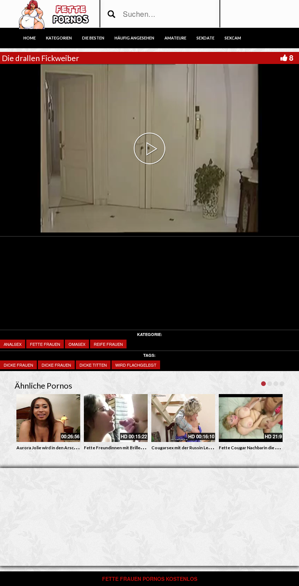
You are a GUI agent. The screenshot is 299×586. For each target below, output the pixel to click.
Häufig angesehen (134, 37)
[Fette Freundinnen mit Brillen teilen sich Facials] (116, 418)
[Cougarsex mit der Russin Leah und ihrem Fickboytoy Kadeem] (183, 418)
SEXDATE (205, 37)
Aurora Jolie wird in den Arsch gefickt (53, 447)
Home (29, 37)
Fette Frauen (45, 344)
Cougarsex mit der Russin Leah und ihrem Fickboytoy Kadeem (213, 447)
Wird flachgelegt (135, 365)
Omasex (77, 344)
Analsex (13, 344)
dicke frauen (18, 365)
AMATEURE (175, 37)
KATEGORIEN (59, 37)
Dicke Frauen (56, 365)
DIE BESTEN (93, 37)
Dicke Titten (93, 365)
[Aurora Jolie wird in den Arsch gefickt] (48, 418)
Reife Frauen (108, 344)
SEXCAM (233, 37)
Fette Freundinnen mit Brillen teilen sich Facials (131, 447)
